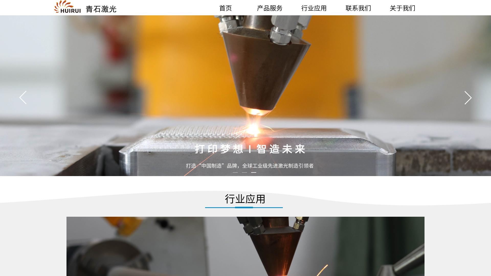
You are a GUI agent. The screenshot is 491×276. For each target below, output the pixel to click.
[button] (468, 97)
